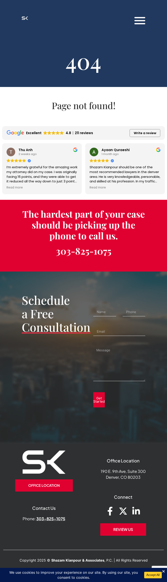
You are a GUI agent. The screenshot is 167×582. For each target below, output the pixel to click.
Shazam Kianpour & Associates (77, 560)
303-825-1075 (83, 251)
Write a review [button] (145, 133)
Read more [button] (15, 188)
